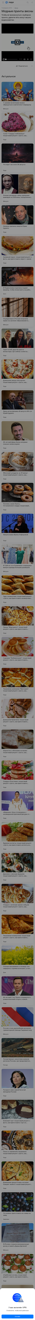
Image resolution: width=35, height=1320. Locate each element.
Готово (17, 1316)
